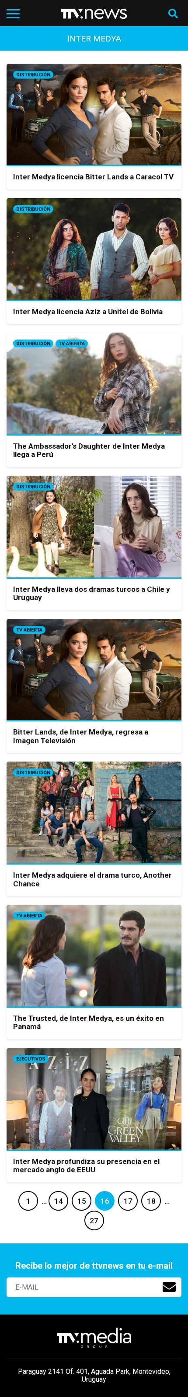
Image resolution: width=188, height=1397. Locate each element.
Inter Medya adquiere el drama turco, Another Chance (92, 879)
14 (58, 1201)
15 (81, 1201)
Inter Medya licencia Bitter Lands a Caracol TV (93, 176)
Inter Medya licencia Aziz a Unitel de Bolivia (88, 311)
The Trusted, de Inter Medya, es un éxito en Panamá (88, 1022)
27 (94, 1220)
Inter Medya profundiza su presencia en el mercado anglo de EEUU (86, 1165)
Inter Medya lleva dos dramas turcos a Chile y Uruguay (91, 593)
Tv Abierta (72, 344)
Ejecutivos (30, 1059)
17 (128, 1201)
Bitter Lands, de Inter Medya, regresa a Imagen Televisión (80, 736)
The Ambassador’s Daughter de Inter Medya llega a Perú (89, 450)
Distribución (33, 75)
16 (105, 1201)
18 (151, 1201)
